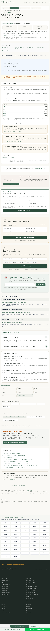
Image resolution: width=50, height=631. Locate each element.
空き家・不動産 (32, 2)
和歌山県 (45, 541)
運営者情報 (28, 606)
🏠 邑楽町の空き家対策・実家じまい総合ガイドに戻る (14, 416)
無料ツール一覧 (4, 578)
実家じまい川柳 (29, 600)
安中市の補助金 (6, 406)
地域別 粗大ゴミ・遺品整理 (6, 612)
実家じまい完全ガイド (30, 580)
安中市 (4, 115)
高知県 (34, 549)
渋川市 (4, 111)
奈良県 (34, 541)
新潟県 (44, 530)
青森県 (15, 522)
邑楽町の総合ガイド (35, 626)
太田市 (4, 106)
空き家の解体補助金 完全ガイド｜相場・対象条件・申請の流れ (16, 463)
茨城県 (25, 526)
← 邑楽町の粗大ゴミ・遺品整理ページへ (20, 485)
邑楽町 (14, 10)
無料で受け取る (40, 284)
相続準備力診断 (4, 590)
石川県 (15, 534)
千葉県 (15, 530)
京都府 (5, 541)
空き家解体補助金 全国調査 (31, 588)
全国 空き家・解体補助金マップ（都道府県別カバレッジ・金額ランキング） (19, 467)
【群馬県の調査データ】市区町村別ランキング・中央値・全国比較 (17, 459)
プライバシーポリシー (18, 287)
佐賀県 (5, 553)
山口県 (44, 545)
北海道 (5, 522)
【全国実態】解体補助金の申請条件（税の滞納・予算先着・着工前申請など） (19, 465)
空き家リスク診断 (4, 588)
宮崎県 (44, 553)
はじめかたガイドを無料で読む (12, 629)
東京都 (25, 530)
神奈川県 (35, 530)
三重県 (34, 537)
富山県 (5, 534)
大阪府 (15, 541)
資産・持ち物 (3, 608)
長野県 (44, 534)
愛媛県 (25, 549)
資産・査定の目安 (4, 594)
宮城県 (34, 522)
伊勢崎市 (3, 392)
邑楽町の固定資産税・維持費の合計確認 (11, 453)
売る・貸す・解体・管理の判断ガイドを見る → (13, 141)
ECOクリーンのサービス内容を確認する (25, 237)
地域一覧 (6, 10)
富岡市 (4, 113)
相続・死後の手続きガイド (31, 582)
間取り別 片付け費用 (29, 598)
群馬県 (10, 10)
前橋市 (3, 388)
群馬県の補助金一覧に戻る (8, 457)
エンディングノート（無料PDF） (32, 594)
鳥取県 (5, 545)
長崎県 (15, 553)
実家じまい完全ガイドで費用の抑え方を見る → (13, 131)
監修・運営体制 (29, 608)
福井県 (25, 534)
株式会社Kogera (29, 490)
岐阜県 (5, 537)
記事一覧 (27, 596)
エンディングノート (5, 610)
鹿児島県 (6, 556)
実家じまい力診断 (4, 586)
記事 (43, 2)
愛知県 (25, 537)
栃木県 (34, 526)
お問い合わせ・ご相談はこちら (10, 479)
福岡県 (44, 549)
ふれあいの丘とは (29, 578)
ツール (46, 2)
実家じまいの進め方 (20, 626)
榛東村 (4, 109)
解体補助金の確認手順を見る (25, 210)
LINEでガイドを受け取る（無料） (38, 629)
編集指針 (27, 610)
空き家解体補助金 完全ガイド (31, 586)
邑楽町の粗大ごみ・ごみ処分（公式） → (10, 157)
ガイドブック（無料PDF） (31, 592)
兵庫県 (25, 541)
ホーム (21, 2)
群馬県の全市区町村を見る (24, 395)
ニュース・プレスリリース (31, 590)
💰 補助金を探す (14, 7)
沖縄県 (15, 556)
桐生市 (35, 388)
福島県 (15, 526)
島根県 (15, 545)
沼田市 (35, 392)
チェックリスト (4, 606)
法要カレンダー (4, 582)
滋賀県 (44, 537)
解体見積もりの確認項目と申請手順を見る (36, 416)
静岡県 (15, 537)
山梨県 (34, 534)
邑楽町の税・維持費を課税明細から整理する (14, 442)
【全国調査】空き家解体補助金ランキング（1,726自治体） (15, 461)
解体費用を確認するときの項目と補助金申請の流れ (13, 455)
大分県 (34, 553)
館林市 (3, 395)
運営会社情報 (28, 612)
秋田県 (44, 522)
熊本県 (25, 553)
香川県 (15, 549)
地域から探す (38, 2)
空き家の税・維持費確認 (5, 592)
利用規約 (27, 619)
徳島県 (5, 549)
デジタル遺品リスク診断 (5, 584)
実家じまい (26, 2)
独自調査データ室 (29, 584)
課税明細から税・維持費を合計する (10, 420)
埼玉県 (5, 530)
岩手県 (25, 522)
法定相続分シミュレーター (6, 580)
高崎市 (19, 388)
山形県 (5, 526)
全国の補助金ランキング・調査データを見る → (13, 35)
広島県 (34, 545)
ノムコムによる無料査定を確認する (24, 265)
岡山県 (25, 545)
